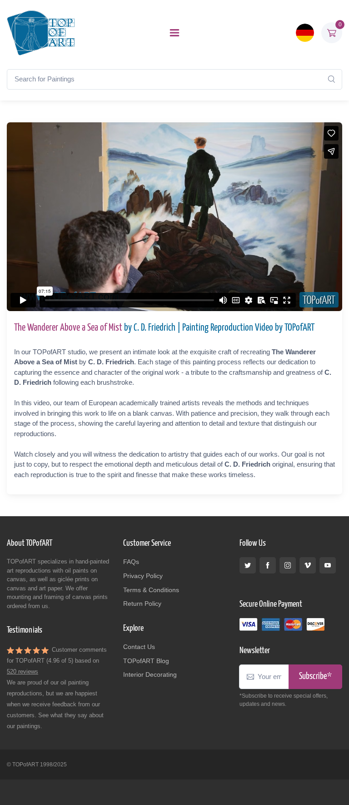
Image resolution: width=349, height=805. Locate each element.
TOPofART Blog (146, 660)
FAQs (131, 561)
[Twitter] (247, 565)
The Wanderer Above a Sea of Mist (68, 328)
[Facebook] (267, 565)
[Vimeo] (307, 565)
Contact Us (139, 646)
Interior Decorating (150, 674)
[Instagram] (287, 565)
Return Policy (142, 603)
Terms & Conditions (151, 590)
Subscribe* (315, 676)
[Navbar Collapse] (174, 32)
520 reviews (22, 671)
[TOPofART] (41, 32)
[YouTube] (327, 565)
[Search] (331, 79)
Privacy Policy (143, 575)
